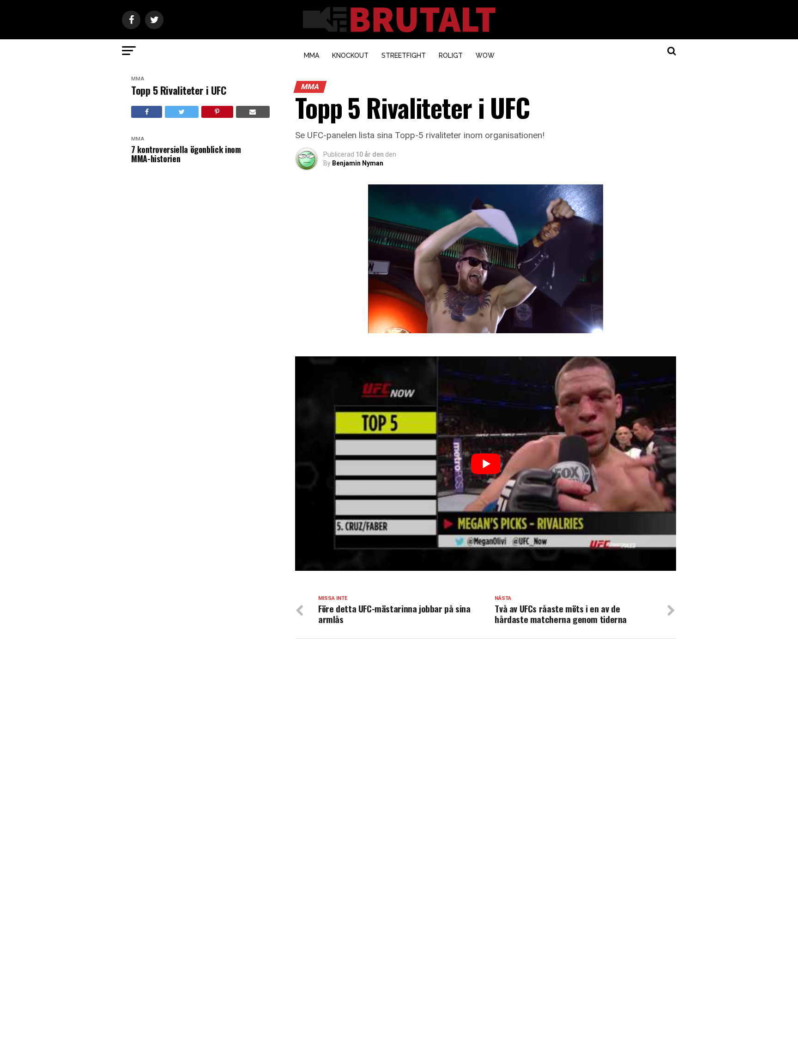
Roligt (451, 55)
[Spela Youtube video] (485, 463)
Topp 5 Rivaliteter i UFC (178, 90)
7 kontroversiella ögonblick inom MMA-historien (186, 154)
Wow (485, 55)
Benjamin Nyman (357, 163)
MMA (311, 55)
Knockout (350, 55)
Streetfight (403, 55)
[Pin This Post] (217, 112)
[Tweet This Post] (181, 112)
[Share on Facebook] (146, 112)
